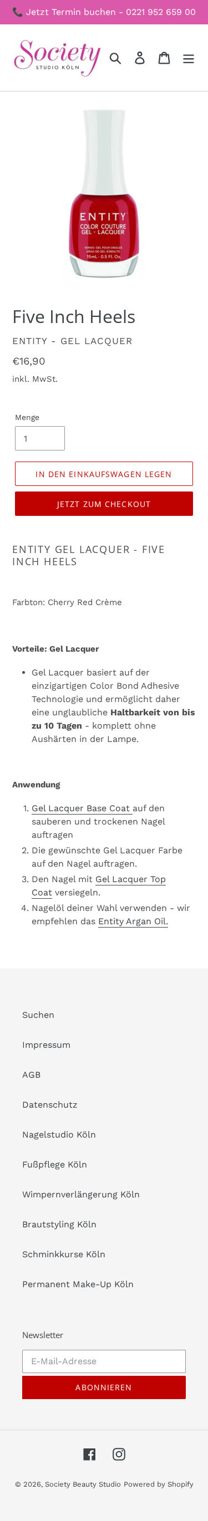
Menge (27, 417)
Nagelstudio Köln (59, 1134)
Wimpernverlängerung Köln (81, 1194)
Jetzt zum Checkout (104, 504)
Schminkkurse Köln (63, 1254)
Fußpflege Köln (54, 1164)
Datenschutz (50, 1104)
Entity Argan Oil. (133, 921)
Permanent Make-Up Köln (78, 1284)
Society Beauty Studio (83, 1484)
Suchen (38, 1015)
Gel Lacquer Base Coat (82, 808)
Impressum (46, 1044)
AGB (31, 1074)
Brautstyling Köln (59, 1224)
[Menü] (188, 57)
